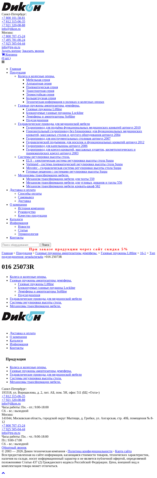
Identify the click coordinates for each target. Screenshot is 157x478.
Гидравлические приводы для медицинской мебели (54, 124)
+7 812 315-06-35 (13, 21)
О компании (18, 204)
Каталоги (16, 219)
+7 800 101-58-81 (13, 18)
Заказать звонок (33, 51)
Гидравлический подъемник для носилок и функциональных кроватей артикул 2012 (85, 142)
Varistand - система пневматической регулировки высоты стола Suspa (74, 164)
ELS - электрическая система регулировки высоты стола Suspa (70, 160)
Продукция (18, 72)
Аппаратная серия (39, 83)
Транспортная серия (40, 91)
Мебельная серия (38, 80)
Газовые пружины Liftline (44, 109)
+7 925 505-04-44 (13, 43)
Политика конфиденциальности (90, 451)
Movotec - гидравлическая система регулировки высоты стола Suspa (73, 168)
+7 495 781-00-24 (13, 40)
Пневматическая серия (42, 87)
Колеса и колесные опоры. (36, 76)
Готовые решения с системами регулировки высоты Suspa (66, 171)
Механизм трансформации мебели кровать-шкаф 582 (63, 186)
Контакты (17, 237)
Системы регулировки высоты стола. (44, 157)
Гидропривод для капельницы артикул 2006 (56, 146)
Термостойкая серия (40, 94)
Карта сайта (123, 451)
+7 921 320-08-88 (13, 25)
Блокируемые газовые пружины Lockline (54, 113)
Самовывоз (26, 197)
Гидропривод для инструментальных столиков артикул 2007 (68, 138)
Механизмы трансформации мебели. (43, 175)
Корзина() (9, 56)
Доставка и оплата (23, 190)
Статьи (23, 230)
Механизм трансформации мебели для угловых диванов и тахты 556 (74, 182)
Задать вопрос (11, 51)
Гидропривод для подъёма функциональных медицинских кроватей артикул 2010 (83, 127)
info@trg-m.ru (11, 47)
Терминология (28, 234)
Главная (15, 69)
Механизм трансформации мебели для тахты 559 (60, 179)
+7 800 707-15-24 (13, 36)
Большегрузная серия (41, 98)
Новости (24, 226)
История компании (31, 208)
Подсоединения (37, 120)
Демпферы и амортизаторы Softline (50, 116)
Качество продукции (32, 215)
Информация (19, 223)
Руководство (27, 212)
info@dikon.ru (11, 29)
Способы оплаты (30, 193)
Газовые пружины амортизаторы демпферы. (49, 105)
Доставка (24, 201)
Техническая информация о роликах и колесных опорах (65, 102)
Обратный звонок (14, 447)
